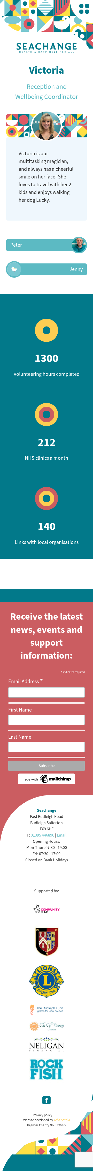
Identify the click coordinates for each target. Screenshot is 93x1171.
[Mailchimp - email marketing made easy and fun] (46, 782)
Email (61, 835)
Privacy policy (42, 1115)
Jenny (76, 269)
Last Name (19, 736)
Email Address (25, 681)
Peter (16, 244)
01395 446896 (42, 835)
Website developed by (46, 1120)
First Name (20, 709)
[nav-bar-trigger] (84, 9)
